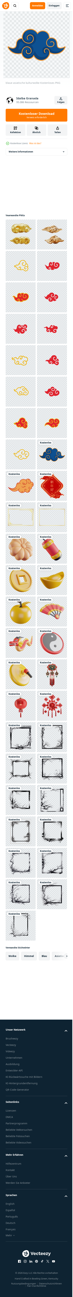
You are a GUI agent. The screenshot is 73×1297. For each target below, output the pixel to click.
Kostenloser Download (36, 115)
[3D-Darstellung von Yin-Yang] (21, 1083)
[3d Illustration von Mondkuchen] (21, 863)
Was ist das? (35, 143)
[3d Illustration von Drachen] (21, 1051)
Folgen (60, 102)
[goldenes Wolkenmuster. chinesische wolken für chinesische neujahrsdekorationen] (21, 297)
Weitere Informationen (21, 151)
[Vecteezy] (5, 5)
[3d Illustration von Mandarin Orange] (21, 988)
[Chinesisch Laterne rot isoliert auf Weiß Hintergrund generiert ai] (21, 1177)
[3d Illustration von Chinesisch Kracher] (21, 894)
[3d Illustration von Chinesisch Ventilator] (21, 1020)
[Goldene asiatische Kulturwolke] (21, 737)
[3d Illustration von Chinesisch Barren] (21, 957)
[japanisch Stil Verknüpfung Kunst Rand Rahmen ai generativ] (21, 1240)
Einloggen (54, 5)
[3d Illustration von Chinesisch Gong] (21, 1114)
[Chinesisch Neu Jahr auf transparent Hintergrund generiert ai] (21, 1208)
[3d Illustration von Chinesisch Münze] (21, 926)
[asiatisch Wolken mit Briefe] (21, 769)
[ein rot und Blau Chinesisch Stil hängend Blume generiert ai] (21, 1146)
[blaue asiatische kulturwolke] (21, 706)
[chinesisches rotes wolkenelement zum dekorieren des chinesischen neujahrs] (21, 329)
